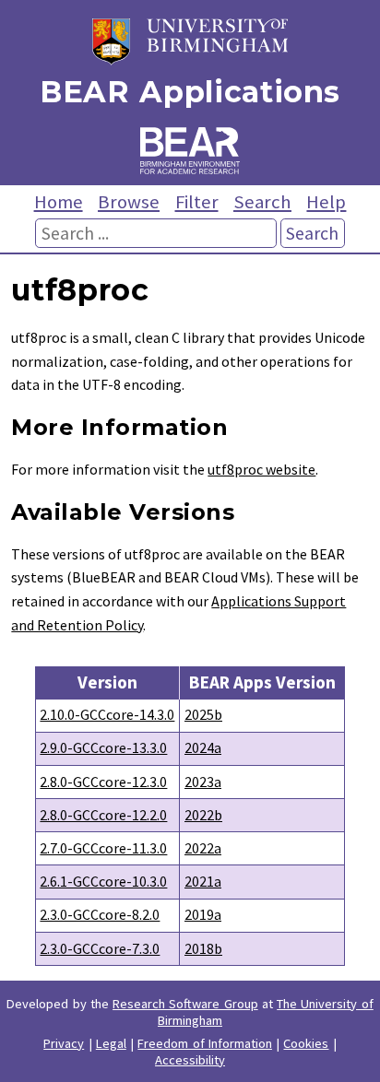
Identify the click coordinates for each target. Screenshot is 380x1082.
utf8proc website (261, 469)
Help (326, 202)
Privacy (63, 1043)
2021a (202, 881)
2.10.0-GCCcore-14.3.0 (107, 714)
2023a (202, 781)
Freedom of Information (204, 1043)
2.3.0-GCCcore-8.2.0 (100, 914)
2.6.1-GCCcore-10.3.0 (103, 881)
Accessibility (190, 1060)
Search (262, 202)
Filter (197, 202)
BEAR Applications (190, 92)
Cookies (305, 1043)
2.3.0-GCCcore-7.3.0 (100, 948)
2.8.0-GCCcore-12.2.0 (103, 815)
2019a (202, 914)
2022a (202, 848)
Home (58, 202)
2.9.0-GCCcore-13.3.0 (103, 747)
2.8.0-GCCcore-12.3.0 (103, 781)
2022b (203, 815)
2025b (203, 714)
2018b (203, 948)
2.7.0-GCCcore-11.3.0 (103, 848)
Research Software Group (185, 1003)
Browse (129, 202)
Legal (111, 1043)
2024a (202, 747)
